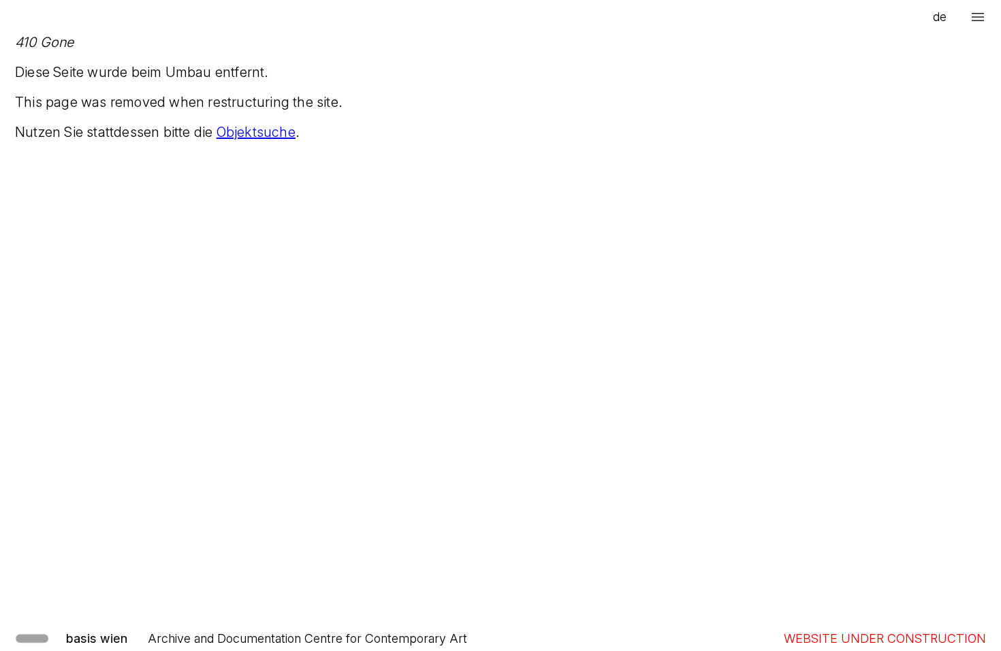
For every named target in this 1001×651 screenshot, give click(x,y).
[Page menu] (978, 17)
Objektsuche (256, 132)
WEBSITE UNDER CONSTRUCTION (885, 638)
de (940, 17)
